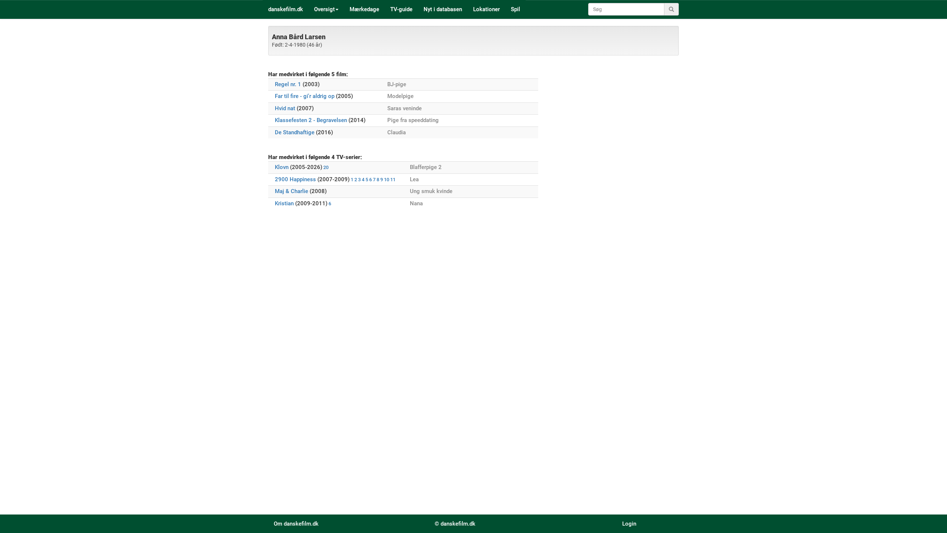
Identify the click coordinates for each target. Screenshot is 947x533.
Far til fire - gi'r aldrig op (304, 96)
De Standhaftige (294, 132)
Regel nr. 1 (288, 84)
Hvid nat (285, 108)
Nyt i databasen (443, 9)
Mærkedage (364, 9)
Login (629, 523)
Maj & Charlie (291, 191)
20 (325, 167)
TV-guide (401, 9)
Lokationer (486, 9)
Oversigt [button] (324, 9)
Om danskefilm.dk (296, 523)
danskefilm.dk (285, 9)
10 (386, 179)
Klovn (282, 167)
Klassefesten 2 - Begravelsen (311, 120)
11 (392, 179)
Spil (515, 9)
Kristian (284, 203)
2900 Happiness (295, 179)
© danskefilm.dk (455, 523)
